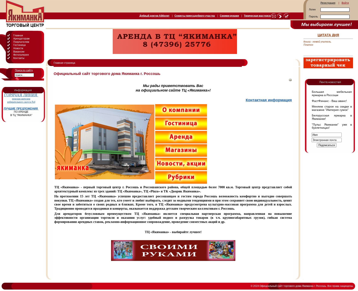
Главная (18, 35)
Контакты (18, 58)
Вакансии (18, 51)
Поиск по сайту (24, 70)
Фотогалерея (21, 54)
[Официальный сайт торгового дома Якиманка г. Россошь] (286, 16)
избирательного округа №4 (21, 101)
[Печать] (290, 80)
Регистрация (328, 2)
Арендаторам (21, 38)
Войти (345, 2)
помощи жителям (21, 98)
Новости (18, 48)
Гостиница (19, 45)
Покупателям (21, 41)
